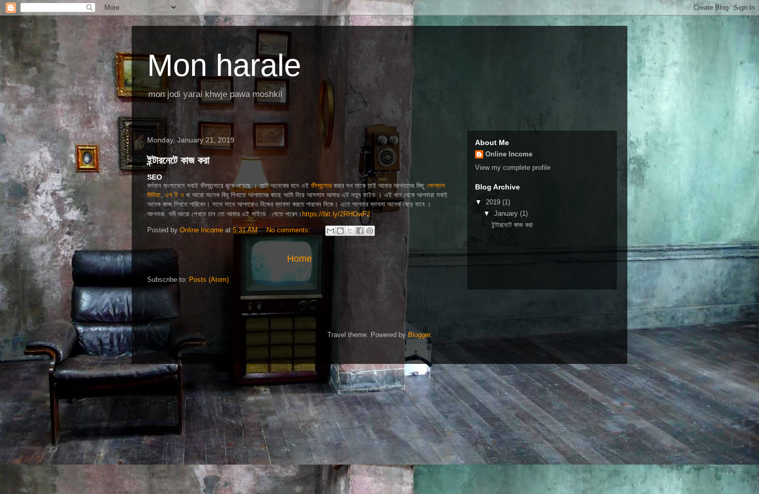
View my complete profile (512, 167)
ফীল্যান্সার (321, 185)
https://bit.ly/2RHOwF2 (336, 214)
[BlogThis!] (340, 231)
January (507, 213)
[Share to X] (350, 231)
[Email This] (330, 231)
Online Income (508, 154)
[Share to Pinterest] (370, 231)
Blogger (419, 335)
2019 (494, 202)
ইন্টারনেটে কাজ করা (178, 160)
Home (299, 258)
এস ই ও (174, 195)
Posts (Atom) (209, 279)
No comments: (289, 230)
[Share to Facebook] (360, 231)
